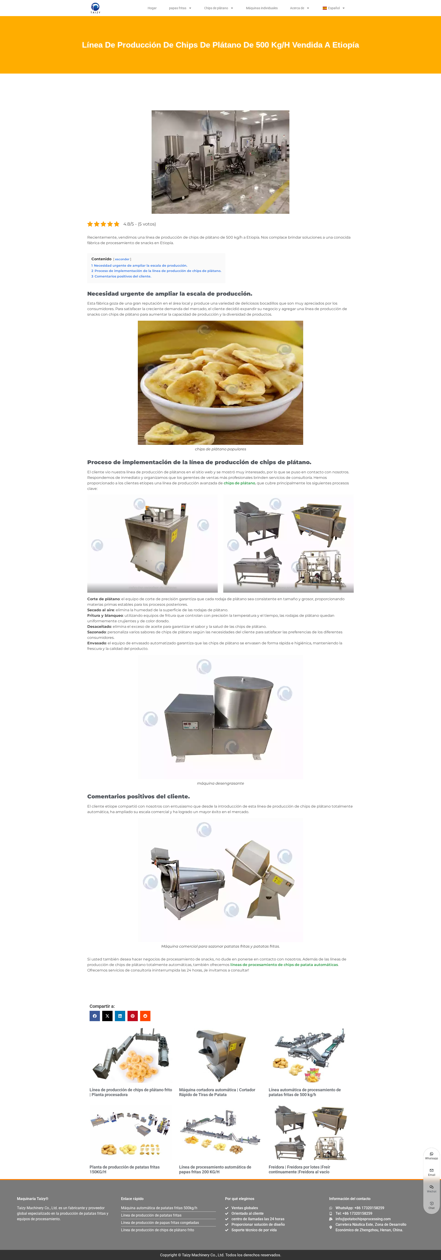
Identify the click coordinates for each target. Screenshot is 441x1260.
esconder (122, 259)
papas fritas (177, 8)
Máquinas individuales (262, 8)
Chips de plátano (216, 8)
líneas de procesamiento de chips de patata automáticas (284, 965)
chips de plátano (239, 483)
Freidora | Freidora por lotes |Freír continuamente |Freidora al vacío (299, 1169)
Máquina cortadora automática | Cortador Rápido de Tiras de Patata (217, 1092)
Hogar (152, 8)
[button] (95, 1016)
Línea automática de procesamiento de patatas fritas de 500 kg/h (305, 1092)
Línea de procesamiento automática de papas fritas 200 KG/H (215, 1169)
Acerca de (297, 8)
